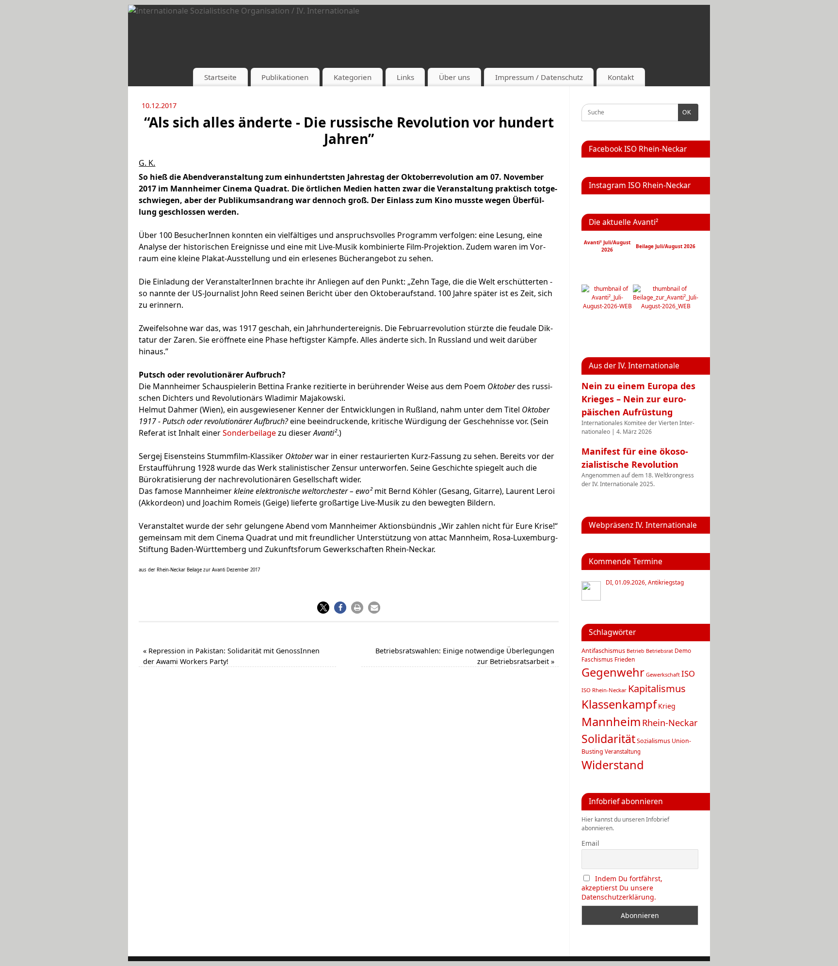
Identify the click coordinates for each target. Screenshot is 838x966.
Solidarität (608, 738)
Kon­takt (621, 77)
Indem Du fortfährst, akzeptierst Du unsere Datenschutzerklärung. (621, 888)
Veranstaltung (623, 751)
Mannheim (611, 721)
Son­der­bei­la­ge (249, 433)
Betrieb (636, 651)
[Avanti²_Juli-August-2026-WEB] (607, 306)
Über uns (454, 77)
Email (590, 843)
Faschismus (597, 659)
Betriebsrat (659, 650)
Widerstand (612, 765)
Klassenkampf (619, 704)
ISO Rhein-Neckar (604, 690)
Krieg (667, 706)
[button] (323, 608)
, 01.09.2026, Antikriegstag (645, 582)
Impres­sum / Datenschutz (539, 77)
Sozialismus (653, 741)
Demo (683, 650)
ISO (688, 673)
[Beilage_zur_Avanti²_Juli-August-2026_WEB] (665, 306)
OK (685, 112)
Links (405, 77)
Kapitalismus (657, 688)
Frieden (624, 659)
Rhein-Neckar (670, 722)
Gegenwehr (613, 672)
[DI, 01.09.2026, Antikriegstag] (591, 591)
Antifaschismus (603, 650)
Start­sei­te (220, 77)
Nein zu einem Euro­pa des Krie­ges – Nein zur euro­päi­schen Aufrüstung (638, 399)
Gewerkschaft (663, 674)
